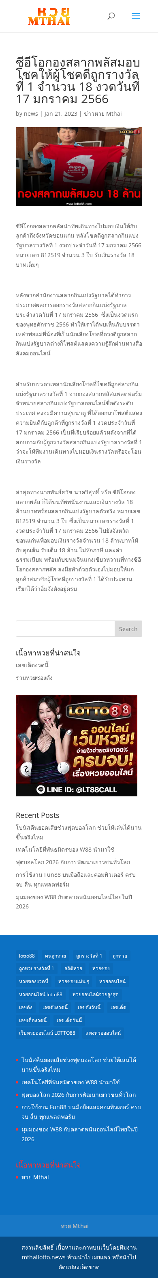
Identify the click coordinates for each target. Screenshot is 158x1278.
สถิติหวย (73, 968)
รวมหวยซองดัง (34, 677)
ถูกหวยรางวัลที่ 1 (36, 968)
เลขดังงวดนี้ (55, 1007)
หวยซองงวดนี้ (33, 981)
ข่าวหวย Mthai (103, 113)
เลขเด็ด (118, 1007)
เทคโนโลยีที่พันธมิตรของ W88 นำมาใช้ (65, 849)
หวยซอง (101, 968)
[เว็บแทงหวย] (76, 794)
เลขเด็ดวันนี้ (69, 1020)
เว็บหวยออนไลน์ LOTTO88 (47, 1032)
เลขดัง (25, 1007)
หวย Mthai (35, 1177)
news (31, 113)
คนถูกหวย (55, 955)
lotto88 (27, 955)
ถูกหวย (120, 955)
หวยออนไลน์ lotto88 (40, 994)
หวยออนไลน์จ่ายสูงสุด (96, 994)
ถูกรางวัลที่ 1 (89, 955)
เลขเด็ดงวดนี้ (32, 665)
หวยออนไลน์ (112, 981)
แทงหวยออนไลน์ (103, 1032)
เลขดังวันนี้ (89, 1007)
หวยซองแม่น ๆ (73, 981)
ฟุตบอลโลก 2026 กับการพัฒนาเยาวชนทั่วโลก (73, 862)
